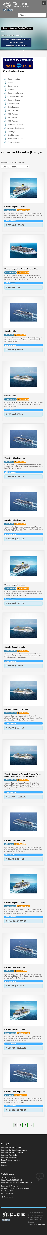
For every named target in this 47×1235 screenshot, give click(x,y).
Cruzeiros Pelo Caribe (9, 1155)
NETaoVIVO (40, 1224)
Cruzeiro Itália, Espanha (14, 458)
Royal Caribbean (13, 135)
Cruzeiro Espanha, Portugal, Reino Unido (21, 269)
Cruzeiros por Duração (9, 1158)
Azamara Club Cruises (16, 128)
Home (5, 28)
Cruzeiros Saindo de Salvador (12, 1153)
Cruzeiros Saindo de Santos (11, 1148)
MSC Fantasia (13, 114)
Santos (10, 82)
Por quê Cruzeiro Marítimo (10, 1160)
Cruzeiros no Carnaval (16, 93)
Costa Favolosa (13, 107)
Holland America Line (15, 139)
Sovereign (11, 132)
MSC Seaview (13, 118)
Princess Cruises (14, 142)
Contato (4, 1165)
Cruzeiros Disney (14, 100)
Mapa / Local (8, 1197)
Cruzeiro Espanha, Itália (14, 207)
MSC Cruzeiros (13, 111)
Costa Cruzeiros (13, 104)
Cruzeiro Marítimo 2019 (16, 96)
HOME (3, 1163)
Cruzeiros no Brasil (14, 79)
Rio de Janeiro (13, 86)
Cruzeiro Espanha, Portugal (16, 709)
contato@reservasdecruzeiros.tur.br (19, 1182)
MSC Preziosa (13, 121)
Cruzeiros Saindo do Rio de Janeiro (14, 1150)
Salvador (11, 89)
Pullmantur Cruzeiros (15, 125)
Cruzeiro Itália (10, 331)
